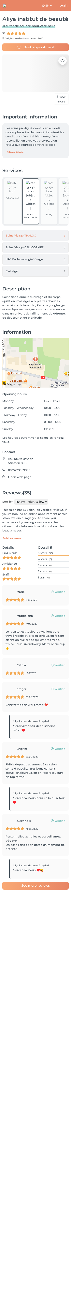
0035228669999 (19, 475)
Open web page (19, 482)
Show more (15, 157)
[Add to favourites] (62, 60)
